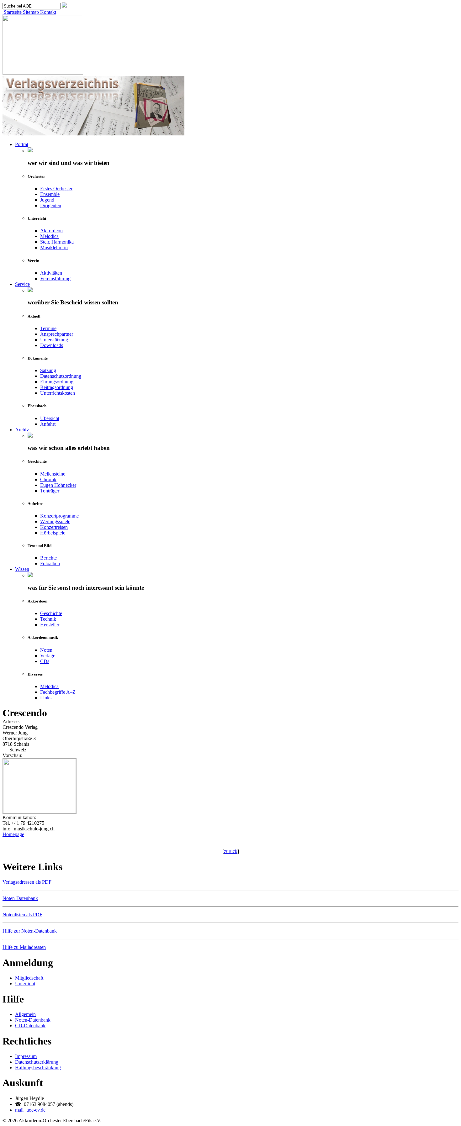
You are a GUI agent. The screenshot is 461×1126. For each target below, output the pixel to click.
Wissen (22, 569)
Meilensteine (52, 473)
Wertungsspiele (55, 521)
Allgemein (25, 1014)
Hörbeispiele (52, 532)
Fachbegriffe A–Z (58, 692)
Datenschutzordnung (60, 376)
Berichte (48, 557)
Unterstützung (54, 339)
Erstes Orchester (56, 188)
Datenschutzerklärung (36, 1062)
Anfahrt (48, 424)
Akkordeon (51, 230)
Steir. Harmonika (57, 242)
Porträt (21, 144)
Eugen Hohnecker (58, 485)
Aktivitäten (51, 273)
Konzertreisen (54, 527)
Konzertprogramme (59, 515)
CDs (44, 661)
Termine (48, 328)
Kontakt (47, 12)
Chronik (48, 479)
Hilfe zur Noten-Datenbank (30, 931)
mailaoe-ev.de (30, 1110)
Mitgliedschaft (29, 978)
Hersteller (49, 624)
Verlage (47, 655)
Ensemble (50, 194)
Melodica (49, 236)
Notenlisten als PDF (22, 914)
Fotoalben (50, 563)
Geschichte (51, 613)
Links (45, 697)
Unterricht (25, 983)
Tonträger (49, 490)
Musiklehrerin (54, 247)
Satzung (48, 370)
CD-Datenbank (30, 1025)
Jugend (47, 200)
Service (22, 284)
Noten (46, 650)
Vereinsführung (55, 278)
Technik (48, 619)
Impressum (26, 1056)
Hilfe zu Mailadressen (24, 947)
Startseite (12, 12)
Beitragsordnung (56, 387)
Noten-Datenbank (20, 898)
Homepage (13, 834)
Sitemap (30, 12)
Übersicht (49, 418)
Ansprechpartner (56, 334)
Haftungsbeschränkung (38, 1067)
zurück (230, 851)
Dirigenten (50, 205)
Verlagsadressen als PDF (27, 882)
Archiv (22, 429)
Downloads (51, 345)
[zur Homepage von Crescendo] (40, 811)
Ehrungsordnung (56, 381)
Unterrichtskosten (57, 393)
